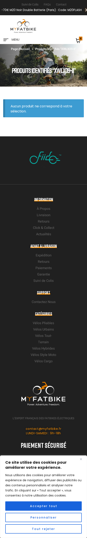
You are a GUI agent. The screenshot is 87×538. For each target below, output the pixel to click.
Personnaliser (43, 517)
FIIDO (41, 166)
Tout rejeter (43, 529)
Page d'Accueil (20, 49)
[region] (43, 496)
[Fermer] (82, 459)
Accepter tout (43, 506)
